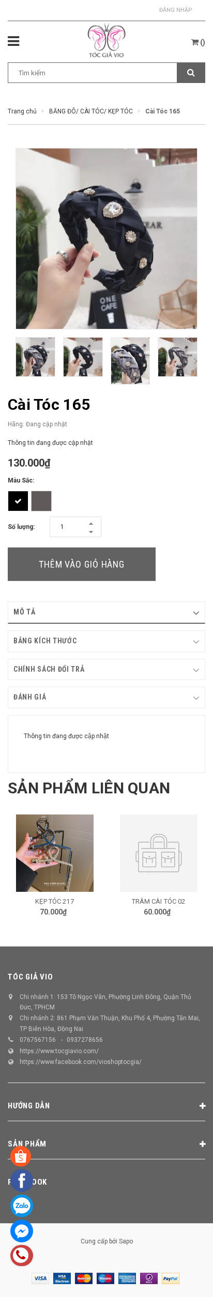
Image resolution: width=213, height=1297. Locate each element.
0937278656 (85, 1039)
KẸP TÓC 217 (54, 901)
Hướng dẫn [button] (29, 1105)
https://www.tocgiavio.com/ (59, 1051)
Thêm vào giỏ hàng (82, 564)
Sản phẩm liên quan (89, 788)
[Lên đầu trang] (179, 1276)
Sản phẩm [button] (27, 1144)
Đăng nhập (175, 10)
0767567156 (38, 1039)
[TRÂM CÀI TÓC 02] (158, 853)
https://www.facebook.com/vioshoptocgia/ (81, 1062)
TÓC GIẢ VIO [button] (30, 977)
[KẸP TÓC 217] (54, 853)
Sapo (126, 1241)
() (202, 42)
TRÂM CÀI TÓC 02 (159, 901)
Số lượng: (21, 526)
